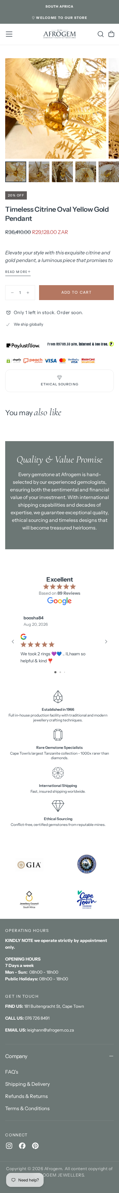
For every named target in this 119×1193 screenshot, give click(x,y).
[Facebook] (22, 1146)
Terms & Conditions (27, 1108)
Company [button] (16, 1056)
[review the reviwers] (23, 637)
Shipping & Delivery (27, 1084)
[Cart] (111, 34)
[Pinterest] (35, 1146)
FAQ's (11, 1072)
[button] (59, 6)
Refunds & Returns (26, 1096)
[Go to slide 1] (55, 672)
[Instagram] (9, 1146)
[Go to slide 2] (60, 672)
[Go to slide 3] (64, 672)
